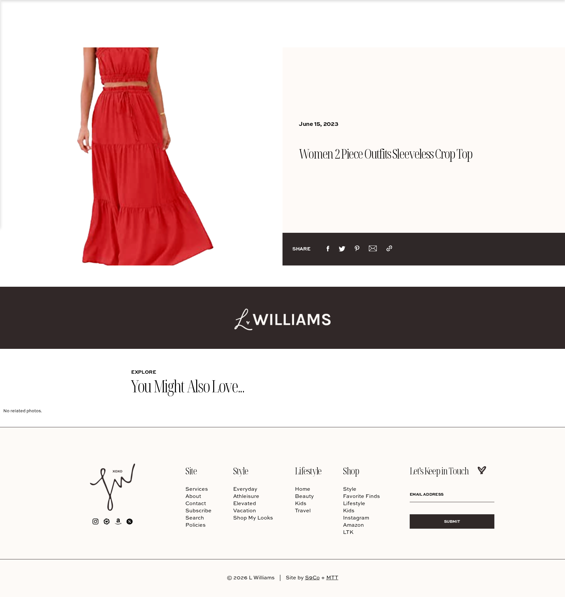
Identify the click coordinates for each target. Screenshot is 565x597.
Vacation (244, 510)
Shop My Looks (253, 517)
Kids (300, 503)
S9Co (312, 577)
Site (191, 470)
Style (240, 470)
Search (194, 517)
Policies (195, 524)
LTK (348, 532)
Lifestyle (308, 470)
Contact (195, 503)
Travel (303, 510)
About (193, 496)
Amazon (353, 524)
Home (302, 488)
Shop (351, 470)
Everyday (245, 488)
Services (196, 488)
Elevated (244, 503)
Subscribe (198, 510)
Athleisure (246, 496)
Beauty (304, 496)
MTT (332, 577)
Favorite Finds (361, 496)
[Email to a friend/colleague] (373, 250)
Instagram (356, 517)
